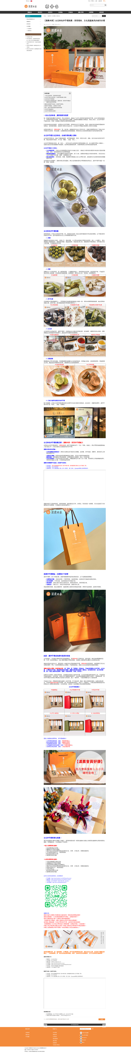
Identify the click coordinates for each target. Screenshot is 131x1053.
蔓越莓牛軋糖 (75, 305)
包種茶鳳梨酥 (60, 364)
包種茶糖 (54, 245)
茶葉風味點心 (66, 741)
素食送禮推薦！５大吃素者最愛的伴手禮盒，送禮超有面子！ (61, 916)
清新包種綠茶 (55, 334)
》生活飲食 (29, 28)
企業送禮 (101, 12)
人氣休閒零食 (66, 743)
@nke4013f (68, 1014)
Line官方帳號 (85, 1035)
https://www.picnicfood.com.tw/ (57, 963)
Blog (83, 1042)
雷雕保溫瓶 (84, 851)
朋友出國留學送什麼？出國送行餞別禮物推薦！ (57, 918)
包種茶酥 (54, 275)
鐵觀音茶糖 (96, 245)
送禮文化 (58, 15)
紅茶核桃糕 (55, 305)
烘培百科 (28, 23)
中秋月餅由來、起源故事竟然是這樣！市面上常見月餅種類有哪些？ (33, 39)
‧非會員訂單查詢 (56, 1044)
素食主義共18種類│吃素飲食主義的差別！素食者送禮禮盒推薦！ (62, 915)
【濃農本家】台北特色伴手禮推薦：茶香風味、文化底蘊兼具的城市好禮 (74, 20)
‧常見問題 (55, 1032)
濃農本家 (56, 129)
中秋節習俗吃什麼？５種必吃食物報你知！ (34, 43)
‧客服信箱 (55, 1034)
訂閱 (92, 1028)
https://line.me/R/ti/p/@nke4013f (59, 882)
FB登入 (92, 0)
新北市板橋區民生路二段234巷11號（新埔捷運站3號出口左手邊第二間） (69, 465)
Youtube (84, 1039)
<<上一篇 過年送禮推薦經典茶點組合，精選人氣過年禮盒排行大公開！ (56, 1019)
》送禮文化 (29, 30)
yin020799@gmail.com (66, 1015)
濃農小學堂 (81, 12)
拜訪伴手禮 (96, 690)
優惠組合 (30, 12)
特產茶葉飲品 (68, 745)
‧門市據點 (27, 1036)
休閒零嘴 (91, 12)
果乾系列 (40, 12)
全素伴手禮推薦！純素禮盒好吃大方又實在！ (34, 46)
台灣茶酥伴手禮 (75, 690)
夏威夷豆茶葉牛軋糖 (96, 305)
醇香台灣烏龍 (96, 334)
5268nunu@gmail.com (56, 961)
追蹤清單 (100, 0)
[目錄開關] (70, 93)
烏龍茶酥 (75, 275)
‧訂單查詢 (55, 1036)
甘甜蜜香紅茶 (75, 334)
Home (45, 15)
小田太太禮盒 (75, 713)
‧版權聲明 (55, 1042)
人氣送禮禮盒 (96, 713)
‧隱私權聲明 (55, 1038)
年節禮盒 (60, 12)
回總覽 (102, 1019)
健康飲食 (28, 21)
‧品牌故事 (27, 1032)
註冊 (96, 0)
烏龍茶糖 (75, 245)
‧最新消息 (27, 1034)
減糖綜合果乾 (66, 742)
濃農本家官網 (54, 682)
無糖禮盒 (54, 690)
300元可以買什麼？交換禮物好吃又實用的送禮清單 (34, 49)
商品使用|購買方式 (31, 19)
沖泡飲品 (70, 12)
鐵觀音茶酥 (96, 275)
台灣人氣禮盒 (55, 713)
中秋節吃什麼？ (30, 36)
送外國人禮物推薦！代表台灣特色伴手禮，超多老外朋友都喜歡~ (62, 922)
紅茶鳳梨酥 (91, 364)
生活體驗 (28, 26)
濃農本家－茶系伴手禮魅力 (73, 442)
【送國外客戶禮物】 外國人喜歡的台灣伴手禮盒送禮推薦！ (61, 920)
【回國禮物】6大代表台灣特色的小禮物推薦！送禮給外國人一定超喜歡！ (65, 924)
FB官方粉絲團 (85, 1032)
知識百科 (49, 15)
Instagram (84, 1037)
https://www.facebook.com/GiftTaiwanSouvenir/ (61, 878)
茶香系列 (50, 12)
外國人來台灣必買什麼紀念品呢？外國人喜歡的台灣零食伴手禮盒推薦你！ (65, 925)
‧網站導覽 (55, 1040)
